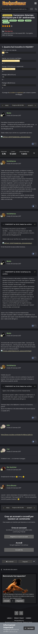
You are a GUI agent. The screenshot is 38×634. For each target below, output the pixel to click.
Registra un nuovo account (19, 536)
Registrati (19, 601)
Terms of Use (13, 631)
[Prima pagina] (2, 105)
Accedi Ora (19, 550)
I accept (30, 628)
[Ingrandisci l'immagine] (15, 137)
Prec (7, 105)
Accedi (6, 601)
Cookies (28, 618)
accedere (12, 92)
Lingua (9, 618)
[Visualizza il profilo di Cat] (3, 450)
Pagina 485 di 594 (18, 105)
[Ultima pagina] (35, 105)
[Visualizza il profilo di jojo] (3, 426)
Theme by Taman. (27, 622)
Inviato (14, 115)
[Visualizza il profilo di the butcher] (3, 469)
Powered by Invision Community (13, 622)
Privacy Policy (19, 618)
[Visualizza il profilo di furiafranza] (3, 162)
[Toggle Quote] (3, 224)
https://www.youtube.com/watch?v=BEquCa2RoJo (17, 434)
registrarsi (20, 92)
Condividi (10, 561)
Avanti (30, 105)
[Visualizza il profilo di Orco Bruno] (3, 487)
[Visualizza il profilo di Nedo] (3, 114)
